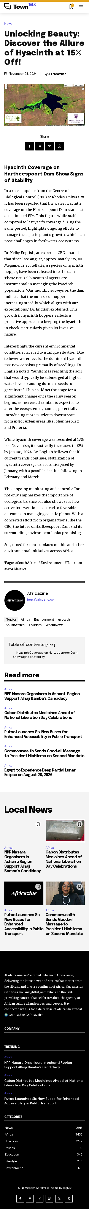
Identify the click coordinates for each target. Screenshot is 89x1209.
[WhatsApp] (59, 146)
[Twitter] (39, 146)
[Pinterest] (49, 146)
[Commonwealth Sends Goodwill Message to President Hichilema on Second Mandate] (65, 893)
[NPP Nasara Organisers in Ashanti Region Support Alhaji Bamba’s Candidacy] (23, 831)
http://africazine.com (41, 599)
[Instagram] (30, 1198)
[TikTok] (39, 1198)
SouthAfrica (15, 625)
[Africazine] (14, 600)
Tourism (35, 625)
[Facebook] (29, 146)
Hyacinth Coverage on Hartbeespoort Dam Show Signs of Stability (45, 655)
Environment (44, 619)
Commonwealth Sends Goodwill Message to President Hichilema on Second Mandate (64, 924)
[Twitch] (49, 1198)
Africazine (57, 74)
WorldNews (55, 625)
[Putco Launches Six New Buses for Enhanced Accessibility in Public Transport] (23, 893)
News (8, 23)
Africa (25, 619)
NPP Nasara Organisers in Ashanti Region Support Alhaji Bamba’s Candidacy (22, 861)
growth (64, 619)
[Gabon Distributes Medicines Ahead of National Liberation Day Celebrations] (65, 831)
